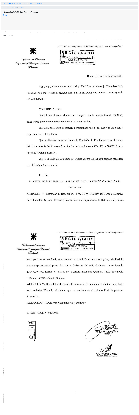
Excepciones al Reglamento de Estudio (25, 3)
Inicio (3, 3)
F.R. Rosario (40, 3)
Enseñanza (10, 3)
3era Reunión (21, 7)
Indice (8, 7)
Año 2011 (14, 7)
